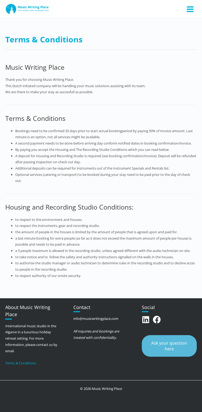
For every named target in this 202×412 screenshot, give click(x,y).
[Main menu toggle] (190, 9)
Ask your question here (169, 346)
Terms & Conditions (20, 363)
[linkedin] (147, 320)
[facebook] (158, 320)
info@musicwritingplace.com (95, 318)
